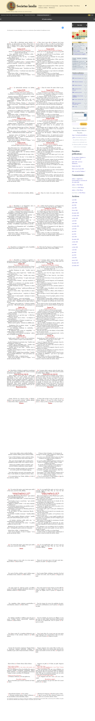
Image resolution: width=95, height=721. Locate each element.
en (92, 15)
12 (73, 34)
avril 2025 (74, 223)
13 (75, 34)
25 (86, 36)
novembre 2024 (75, 226)
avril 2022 (74, 249)
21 (77, 36)
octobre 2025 (75, 218)
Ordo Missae (77, 5)
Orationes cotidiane (43, 7)
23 (81, 36)
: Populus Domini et (77, 85)
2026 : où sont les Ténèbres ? (78, 171)
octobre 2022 (75, 247)
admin (73, 178)
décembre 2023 (75, 239)
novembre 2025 (75, 215)
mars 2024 (74, 236)
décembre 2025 (75, 213)
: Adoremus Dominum (77, 81)
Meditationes (52, 7)
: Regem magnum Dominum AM (76, 103)
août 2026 (74, 200)
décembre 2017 (75, 263)
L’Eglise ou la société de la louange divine (48, 5)
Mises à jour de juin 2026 (78, 168)
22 (79, 36)
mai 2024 (74, 234)
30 (81, 38)
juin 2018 (74, 252)
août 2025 (74, 221)
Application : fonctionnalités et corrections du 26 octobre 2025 (79, 180)
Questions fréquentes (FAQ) (66, 5)
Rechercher (74, 121)
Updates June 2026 (76, 166)
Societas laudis (27, 6)
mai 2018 (74, 255)
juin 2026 (74, 205)
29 (79, 38)
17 (84, 34)
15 (79, 34)
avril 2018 (74, 257)
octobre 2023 (75, 242)
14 (77, 34)
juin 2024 (74, 231)
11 (86, 32)
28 (77, 38)
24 (84, 36)
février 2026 (74, 210)
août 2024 (74, 228)
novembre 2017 (75, 265)
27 (75, 38)
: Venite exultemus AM (77, 99)
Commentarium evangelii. (79, 54)
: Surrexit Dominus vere (77, 78)
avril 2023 (74, 244)
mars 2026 (74, 207)
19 (73, 36)
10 (84, 32)
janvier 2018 (75, 260)
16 (81, 34)
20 (75, 36)
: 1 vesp (74, 106)
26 (73, 38)
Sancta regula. (76, 51)
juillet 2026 (74, 202)
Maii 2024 (79, 25)
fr (89, 15)
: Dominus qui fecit (77, 92)
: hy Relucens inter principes (78, 74)
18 (86, 34)
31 (84, 38)
